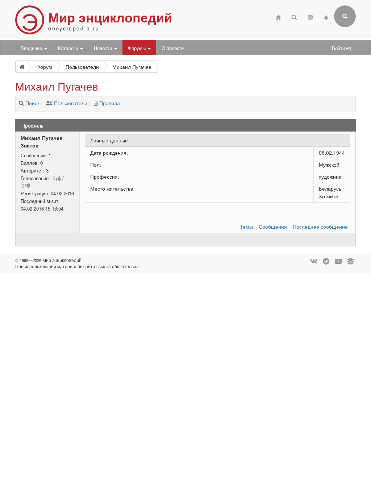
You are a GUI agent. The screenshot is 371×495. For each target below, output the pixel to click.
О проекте (173, 48)
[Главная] (278, 16)
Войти (339, 48)
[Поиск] (21, 103)
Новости (103, 48)
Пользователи (70, 103)
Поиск (32, 103)
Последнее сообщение (320, 226)
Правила (109, 103)
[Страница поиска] (294, 16)
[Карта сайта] (326, 16)
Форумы (137, 48)
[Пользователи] (49, 103)
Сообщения (273, 226)
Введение (32, 48)
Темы (246, 226)
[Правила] (96, 103)
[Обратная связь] (310, 16)
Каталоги (68, 48)
